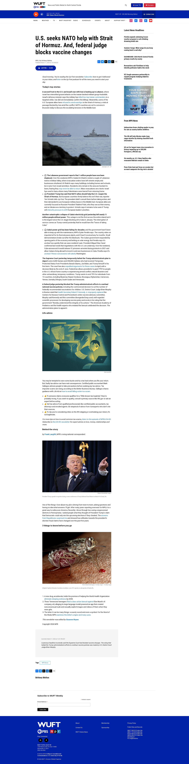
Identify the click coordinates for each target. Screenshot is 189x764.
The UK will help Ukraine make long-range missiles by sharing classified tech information (138, 138)
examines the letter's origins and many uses (73, 615)
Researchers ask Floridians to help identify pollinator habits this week (136, 67)
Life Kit (108, 419)
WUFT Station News (82, 732)
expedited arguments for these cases (80, 266)
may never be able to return (69, 189)
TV (54, 20)
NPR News (45, 663)
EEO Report (131, 737)
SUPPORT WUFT (119, 20)
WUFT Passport (65, 20)
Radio (75, 20)
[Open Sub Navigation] (39, 20)
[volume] (42, 14)
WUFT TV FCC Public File (134, 732)
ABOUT (107, 20)
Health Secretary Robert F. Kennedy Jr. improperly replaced (81, 292)
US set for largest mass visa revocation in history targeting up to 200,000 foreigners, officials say (139, 149)
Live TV (138, 5)
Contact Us (79, 727)
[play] (36, 14)
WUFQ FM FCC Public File (135, 735)
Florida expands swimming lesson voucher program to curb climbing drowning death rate (136, 39)
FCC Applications (132, 738)
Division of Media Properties (53, 759)
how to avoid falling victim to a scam (76, 391)
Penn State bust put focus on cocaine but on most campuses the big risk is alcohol (138, 168)
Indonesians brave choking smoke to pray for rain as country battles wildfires (139, 128)
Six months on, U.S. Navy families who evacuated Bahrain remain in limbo (137, 159)
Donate (150, 5)
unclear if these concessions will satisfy (60, 254)
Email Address (42, 702)
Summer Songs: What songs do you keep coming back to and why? (138, 49)
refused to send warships (72, 102)
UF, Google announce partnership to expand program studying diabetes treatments (136, 76)
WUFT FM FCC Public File (134, 730)
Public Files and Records (134, 727)
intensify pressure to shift (57, 210)
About (77, 723)
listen (59, 79)
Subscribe (88, 77)
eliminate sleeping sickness (55, 599)
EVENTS (98, 20)
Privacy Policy (131, 723)
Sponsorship (105, 727)
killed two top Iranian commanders (92, 97)
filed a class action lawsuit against (80, 602)
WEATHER (45, 20)
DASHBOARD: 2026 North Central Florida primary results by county (138, 58)
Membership (105, 723)
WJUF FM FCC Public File (134, 733)
